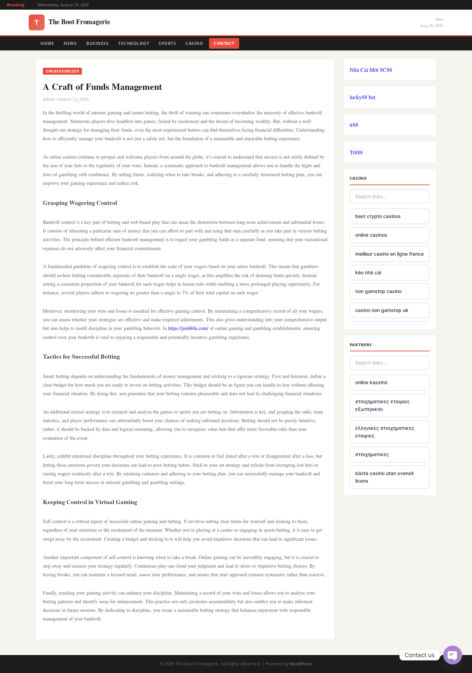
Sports (167, 43)
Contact (224, 43)
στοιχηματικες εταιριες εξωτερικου (382, 405)
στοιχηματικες (372, 454)
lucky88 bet (362, 97)
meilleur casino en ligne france (389, 254)
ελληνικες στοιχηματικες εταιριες (384, 431)
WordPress (301, 664)
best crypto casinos (378, 216)
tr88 (354, 124)
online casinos (371, 235)
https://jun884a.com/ (188, 328)
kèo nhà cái (368, 272)
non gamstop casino (378, 291)
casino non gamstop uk (381, 310)
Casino (194, 43)
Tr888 (356, 152)
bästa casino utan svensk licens (384, 477)
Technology (133, 43)
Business (97, 43)
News (70, 43)
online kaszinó (371, 382)
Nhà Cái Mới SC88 (371, 69)
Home (47, 43)
